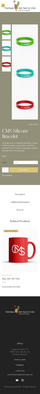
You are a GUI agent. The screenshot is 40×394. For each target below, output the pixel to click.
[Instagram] (22, 380)
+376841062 (20, 371)
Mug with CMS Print (11, 279)
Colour (4, 162)
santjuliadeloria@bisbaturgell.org (19, 374)
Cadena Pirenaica (10, 387)
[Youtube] (17, 380)
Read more (23, 170)
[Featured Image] (20, 250)
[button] (20, 360)
